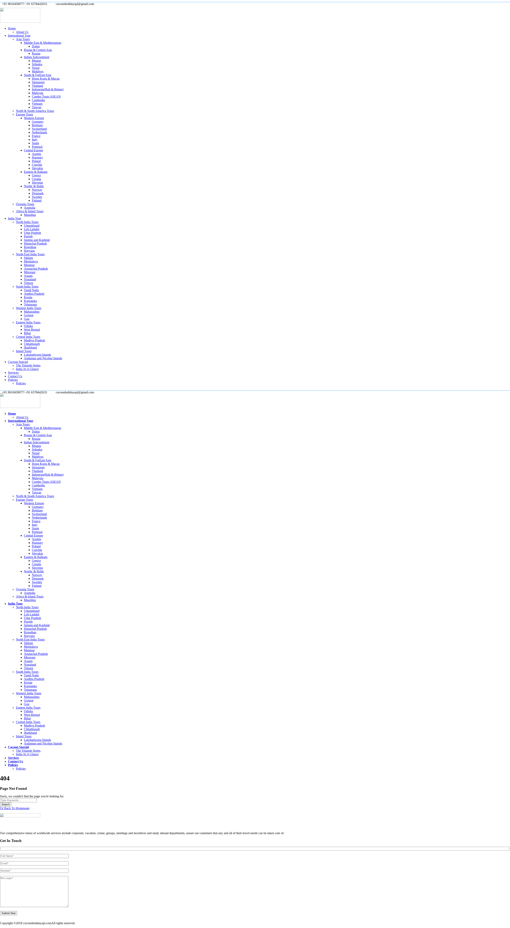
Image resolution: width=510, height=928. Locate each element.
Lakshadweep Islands (37, 354)
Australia (29, 207)
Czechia (37, 164)
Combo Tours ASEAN (46, 96)
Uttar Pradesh (32, 232)
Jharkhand (30, 347)
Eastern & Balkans (35, 171)
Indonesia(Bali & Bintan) (48, 89)
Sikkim (28, 258)
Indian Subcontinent (36, 57)
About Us (22, 32)
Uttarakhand (31, 225)
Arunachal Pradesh (36, 268)
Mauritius (30, 215)
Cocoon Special (18, 362)
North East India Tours (30, 254)
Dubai (36, 46)
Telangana (30, 304)
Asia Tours (23, 39)
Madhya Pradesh (34, 340)
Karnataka (30, 301)
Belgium (37, 125)
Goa (26, 318)
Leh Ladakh (31, 229)
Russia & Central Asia (38, 50)
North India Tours (27, 222)
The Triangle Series (28, 365)
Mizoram (29, 272)
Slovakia (37, 168)
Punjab (28, 236)
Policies (13, 379)
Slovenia (37, 182)
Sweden (37, 197)
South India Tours (27, 286)
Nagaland (30, 279)
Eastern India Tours (28, 322)
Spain (35, 143)
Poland (36, 161)
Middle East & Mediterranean (42, 42)
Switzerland (39, 128)
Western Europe (34, 118)
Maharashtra (31, 311)
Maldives (37, 71)
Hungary (37, 157)
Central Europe (33, 150)
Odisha (28, 326)
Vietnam (37, 103)
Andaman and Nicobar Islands (43, 358)
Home (12, 28)
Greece (36, 175)
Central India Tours (28, 336)
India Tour (14, 218)
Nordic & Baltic (34, 186)
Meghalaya (31, 261)
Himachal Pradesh (35, 243)
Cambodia (38, 100)
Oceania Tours (25, 204)
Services (13, 372)
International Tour (19, 35)
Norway (37, 189)
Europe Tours (24, 114)
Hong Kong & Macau (46, 78)
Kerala (28, 297)
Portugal (37, 146)
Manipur (29, 265)
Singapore (38, 82)
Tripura (28, 283)
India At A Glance (27, 369)
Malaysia (37, 93)
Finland (36, 200)
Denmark (38, 193)
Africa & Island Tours (29, 211)
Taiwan (36, 107)
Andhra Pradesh (34, 293)
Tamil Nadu (31, 290)
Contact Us (15, 376)
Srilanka (37, 64)
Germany (38, 121)
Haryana (29, 250)
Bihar (27, 333)
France (36, 136)
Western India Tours (28, 308)
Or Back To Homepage (14, 808)
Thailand (37, 85)
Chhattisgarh (32, 344)
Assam (28, 275)
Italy (34, 139)
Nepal (35, 68)
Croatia (36, 179)
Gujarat (28, 315)
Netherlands (39, 132)
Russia (36, 53)
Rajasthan (30, 247)
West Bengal (32, 329)
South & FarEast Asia (37, 75)
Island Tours (23, 351)
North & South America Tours (35, 111)
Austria (36, 154)
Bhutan (36, 60)
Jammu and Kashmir (37, 240)
